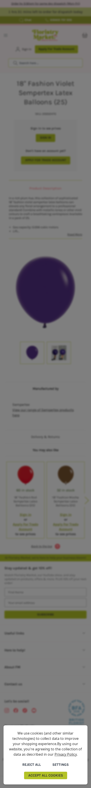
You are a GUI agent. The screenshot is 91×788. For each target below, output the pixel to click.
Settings (60, 764)
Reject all (31, 764)
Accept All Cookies (45, 775)
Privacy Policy (66, 754)
